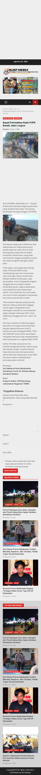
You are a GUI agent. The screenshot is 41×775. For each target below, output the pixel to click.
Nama (6, 435)
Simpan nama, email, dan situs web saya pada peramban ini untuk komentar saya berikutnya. (20, 464)
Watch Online (35, 102)
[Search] (30, 102)
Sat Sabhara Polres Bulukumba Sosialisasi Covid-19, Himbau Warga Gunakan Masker (19, 369)
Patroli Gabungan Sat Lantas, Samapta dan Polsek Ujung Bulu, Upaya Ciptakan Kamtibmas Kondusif (20, 494)
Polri (21, 504)
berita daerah (8, 118)
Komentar (8, 404)
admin (7, 129)
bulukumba (17, 118)
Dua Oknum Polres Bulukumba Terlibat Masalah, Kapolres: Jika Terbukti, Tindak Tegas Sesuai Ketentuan (20, 533)
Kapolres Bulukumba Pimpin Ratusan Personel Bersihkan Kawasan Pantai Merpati (20, 740)
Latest (16, 504)
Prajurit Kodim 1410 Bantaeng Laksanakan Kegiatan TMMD (16, 381)
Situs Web (7, 452)
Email (6, 443)
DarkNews (14, 772)
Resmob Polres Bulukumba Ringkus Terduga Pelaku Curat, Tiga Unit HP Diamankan (20, 573)
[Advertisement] (20, 20)
